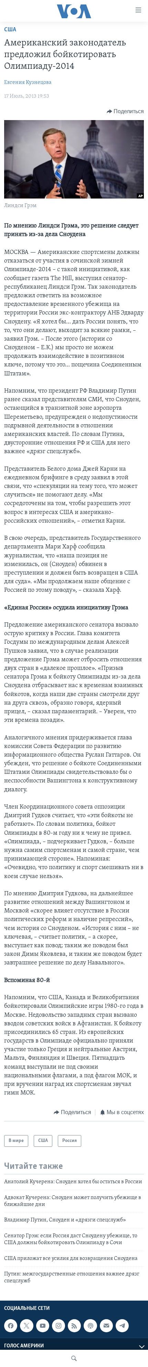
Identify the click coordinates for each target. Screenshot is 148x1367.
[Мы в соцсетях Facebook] (10, 1325)
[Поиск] (74, 1358)
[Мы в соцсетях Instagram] (58, 1325)
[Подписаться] (106, 1325)
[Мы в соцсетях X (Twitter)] (26, 1325)
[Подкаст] (90, 1325)
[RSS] (74, 1325)
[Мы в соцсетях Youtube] (42, 1325)
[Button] (125, 111)
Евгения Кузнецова (28, 82)
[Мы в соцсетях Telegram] (122, 1325)
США (10, 30)
